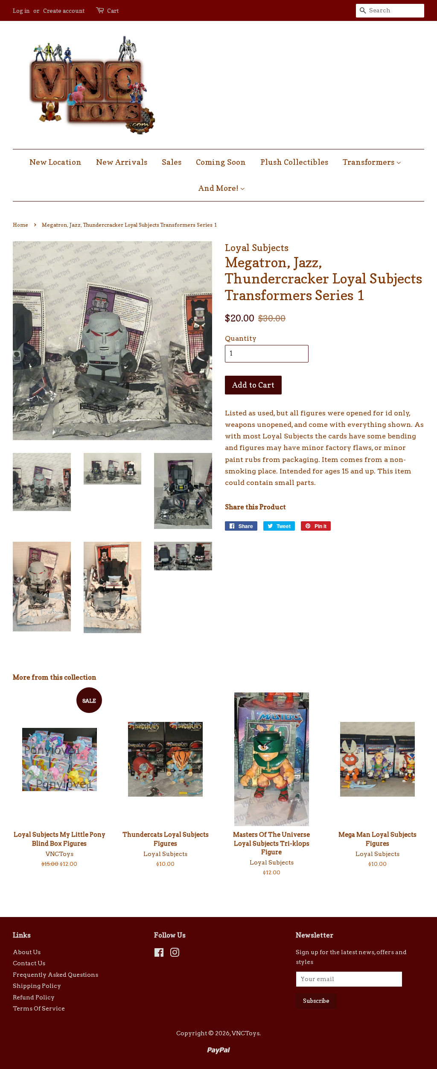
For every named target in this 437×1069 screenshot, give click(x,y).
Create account (63, 10)
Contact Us (29, 963)
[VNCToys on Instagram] (174, 954)
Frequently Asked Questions (55, 974)
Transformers (369, 162)
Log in (21, 10)
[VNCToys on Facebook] (159, 954)
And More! (219, 188)
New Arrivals (121, 162)
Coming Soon (221, 162)
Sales (171, 162)
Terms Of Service (39, 1008)
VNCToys (245, 1033)
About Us (27, 952)
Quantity (240, 338)
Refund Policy (34, 997)
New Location (55, 162)
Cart (113, 10)
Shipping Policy (37, 985)
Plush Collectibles (294, 162)
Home (20, 225)
